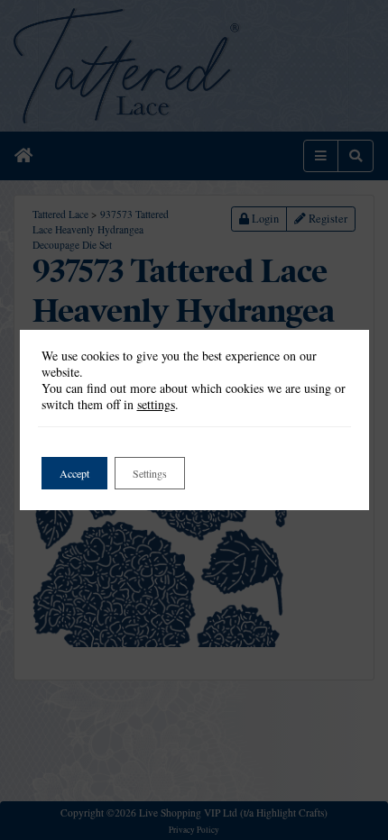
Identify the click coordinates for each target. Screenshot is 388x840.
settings (156, 405)
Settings (150, 473)
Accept (74, 473)
